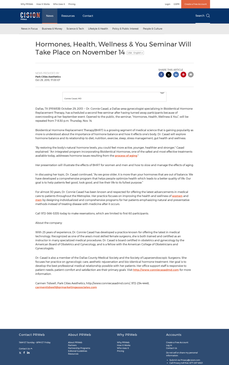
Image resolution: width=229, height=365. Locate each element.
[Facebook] (24, 352)
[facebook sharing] (161, 75)
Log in (169, 345)
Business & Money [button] (52, 28)
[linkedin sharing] (176, 75)
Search (200, 15)
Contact (88, 15)
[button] (114, 94)
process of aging (126, 159)
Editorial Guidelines (77, 351)
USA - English (134, 53)
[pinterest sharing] (183, 75)
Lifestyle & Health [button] (98, 28)
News (49, 15)
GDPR (177, 4)
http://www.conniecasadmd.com (156, 273)
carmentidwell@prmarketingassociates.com (66, 290)
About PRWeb (75, 342)
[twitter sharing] (168, 75)
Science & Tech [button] (75, 28)
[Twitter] (20, 352)
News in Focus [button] (29, 28)
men (38, 203)
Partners (72, 345)
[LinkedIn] (28, 352)
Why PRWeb (27, 4)
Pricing (71, 4)
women (177, 199)
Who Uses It (59, 4)
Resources (68, 15)
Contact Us (24, 348)
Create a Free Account (196, 4)
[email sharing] (191, 75)
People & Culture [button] (152, 28)
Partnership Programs (79, 348)
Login (167, 4)
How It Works (43, 4)
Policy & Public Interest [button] (125, 28)
